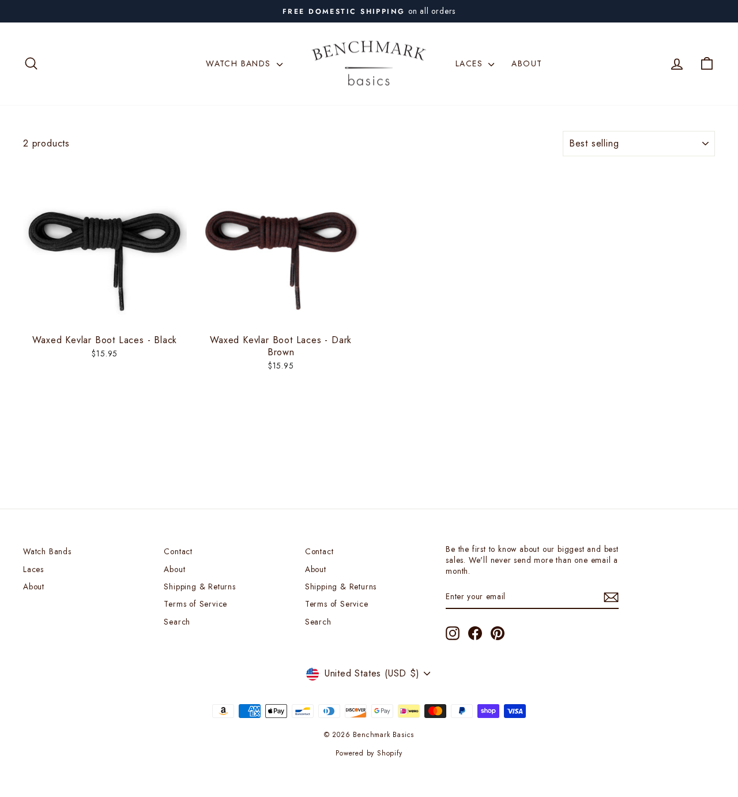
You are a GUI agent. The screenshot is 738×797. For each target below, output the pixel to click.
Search (177, 621)
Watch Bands (240, 63)
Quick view (105, 315)
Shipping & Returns (199, 586)
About (526, 63)
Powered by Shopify (369, 753)
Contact (178, 551)
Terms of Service (195, 604)
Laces (470, 63)
